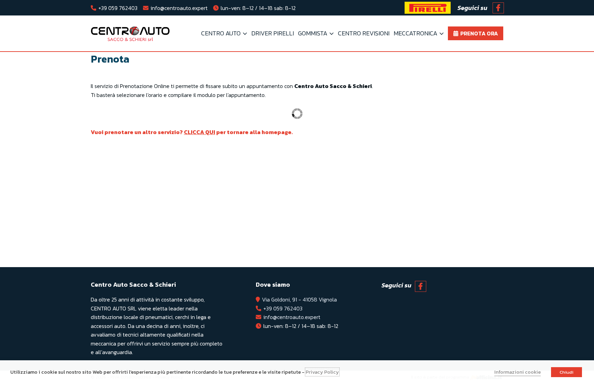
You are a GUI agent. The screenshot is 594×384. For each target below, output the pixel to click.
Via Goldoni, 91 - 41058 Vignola (299, 299)
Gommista (312, 33)
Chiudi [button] (566, 372)
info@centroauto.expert (179, 8)
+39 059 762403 (118, 8)
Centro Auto (221, 33)
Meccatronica (415, 33)
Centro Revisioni (363, 33)
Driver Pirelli (272, 33)
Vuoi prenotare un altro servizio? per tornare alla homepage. (192, 132)
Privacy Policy (322, 372)
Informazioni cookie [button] (517, 372)
